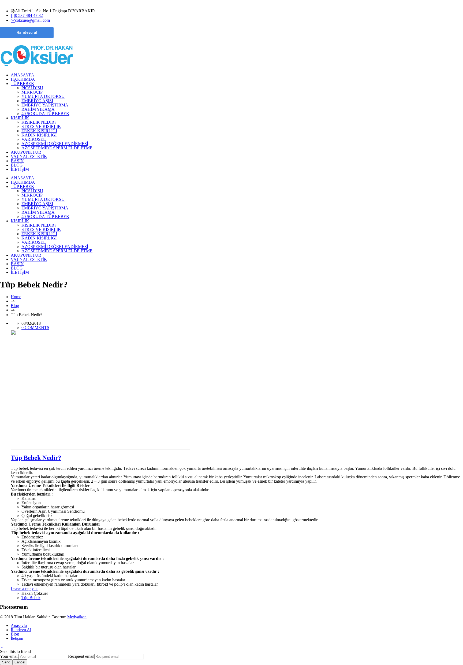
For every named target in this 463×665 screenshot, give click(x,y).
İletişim (17, 638)
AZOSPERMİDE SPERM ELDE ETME (56, 148)
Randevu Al (21, 629)
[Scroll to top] (2, 647)
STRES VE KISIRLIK (41, 126)
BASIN (17, 160)
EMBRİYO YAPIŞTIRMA (44, 105)
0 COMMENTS (35, 327)
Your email (9, 656)
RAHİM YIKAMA (38, 109)
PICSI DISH (32, 88)
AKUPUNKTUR (26, 152)
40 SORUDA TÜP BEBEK (45, 113)
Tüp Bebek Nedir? (36, 457)
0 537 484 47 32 (29, 15)
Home (16, 296)
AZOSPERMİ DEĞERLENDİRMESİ (54, 143)
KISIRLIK (20, 118)
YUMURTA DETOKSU (43, 96)
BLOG (17, 165)
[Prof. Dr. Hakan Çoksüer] (37, 66)
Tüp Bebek (30, 597)
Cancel (19, 662)
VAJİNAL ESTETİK (29, 156)
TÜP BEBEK (22, 83)
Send (6, 662)
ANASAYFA (22, 75)
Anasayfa (19, 625)
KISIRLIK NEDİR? (38, 122)
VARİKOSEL (33, 139)
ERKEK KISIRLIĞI (39, 130)
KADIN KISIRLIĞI (39, 135)
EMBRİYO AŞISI (37, 100)
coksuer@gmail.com (32, 20)
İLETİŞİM (20, 169)
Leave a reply (22, 588)
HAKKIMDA (23, 79)
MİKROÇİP (32, 92)
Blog (15, 305)
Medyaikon (77, 617)
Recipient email (81, 656)
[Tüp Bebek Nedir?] (237, 389)
